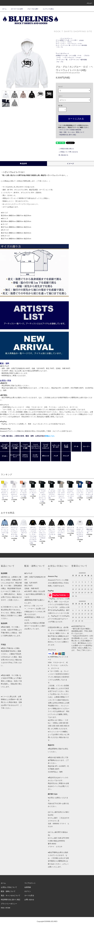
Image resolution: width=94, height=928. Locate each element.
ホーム (4, 9)
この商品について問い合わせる (68, 152)
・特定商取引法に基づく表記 (67, 135)
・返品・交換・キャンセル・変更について (71, 132)
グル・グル (60, 47)
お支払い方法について (9, 887)
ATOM (8, 908)
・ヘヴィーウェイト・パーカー (74, 43)
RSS (2, 908)
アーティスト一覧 (65, 45)
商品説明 (23, 163)
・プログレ (69, 42)
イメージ (70, 163)
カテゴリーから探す (17, 9)
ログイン (27, 891)
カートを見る (29, 895)
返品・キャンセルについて (10, 895)
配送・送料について (8, 891)
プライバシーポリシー (9, 904)
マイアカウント (30, 883)
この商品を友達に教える (66, 148)
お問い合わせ (29, 899)
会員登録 (27, 887)
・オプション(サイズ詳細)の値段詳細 (69, 129)
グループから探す (32, 9)
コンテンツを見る (48, 9)
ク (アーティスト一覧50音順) (79, 45)
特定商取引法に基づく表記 (10, 899)
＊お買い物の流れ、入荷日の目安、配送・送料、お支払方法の (27, 436)
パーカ (62, 42)
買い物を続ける (63, 155)
